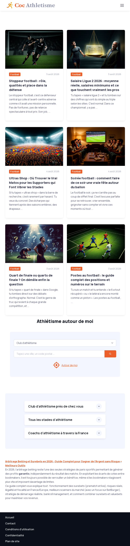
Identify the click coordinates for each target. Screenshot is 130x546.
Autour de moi (70, 365)
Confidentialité (14, 535)
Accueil (9, 517)
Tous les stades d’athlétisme (50, 420)
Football (14, 74)
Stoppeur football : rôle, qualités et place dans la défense (28, 85)
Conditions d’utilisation (19, 529)
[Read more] (34, 49)
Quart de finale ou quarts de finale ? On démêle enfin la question (30, 279)
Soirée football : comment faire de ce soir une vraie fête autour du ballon (95, 182)
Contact (10, 523)
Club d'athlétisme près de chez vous (55, 406)
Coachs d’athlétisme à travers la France (58, 433)
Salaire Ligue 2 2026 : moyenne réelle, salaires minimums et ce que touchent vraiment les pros (95, 85)
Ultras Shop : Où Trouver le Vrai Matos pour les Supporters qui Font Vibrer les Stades (33, 182)
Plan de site (12, 541)
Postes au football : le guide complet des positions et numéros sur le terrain (92, 279)
